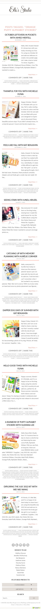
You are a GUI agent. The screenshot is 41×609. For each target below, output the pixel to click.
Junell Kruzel (25, 243)
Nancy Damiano (20, 568)
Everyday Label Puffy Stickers (11, 298)
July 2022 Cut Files (13, 355)
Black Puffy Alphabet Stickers (30, 470)
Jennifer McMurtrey (20, 555)
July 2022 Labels (29, 473)
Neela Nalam (20, 570)
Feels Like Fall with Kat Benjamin (20, 145)
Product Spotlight (13, 81)
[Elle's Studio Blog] (20, 9)
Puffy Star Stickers (10, 244)
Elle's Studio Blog (8, 602)
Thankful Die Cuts (8, 137)
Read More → (32, 74)
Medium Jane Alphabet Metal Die (31, 189)
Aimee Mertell (26, 81)
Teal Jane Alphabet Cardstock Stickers (26, 301)
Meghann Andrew (25, 83)
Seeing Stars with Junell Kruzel (20, 200)
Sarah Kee (20, 572)
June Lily (38, 602)
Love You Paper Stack (18, 189)
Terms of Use (19, 604)
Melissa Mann (20, 565)
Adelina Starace (20, 553)
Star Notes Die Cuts (20, 356)
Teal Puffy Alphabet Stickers (13, 477)
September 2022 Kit (22, 191)
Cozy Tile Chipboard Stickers (13, 82)
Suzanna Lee (21, 476)
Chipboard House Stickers (28, 135)
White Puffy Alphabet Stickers (26, 477)
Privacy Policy (27, 604)
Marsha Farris (20, 563)
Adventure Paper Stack (27, 354)
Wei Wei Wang (23, 534)
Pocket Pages (12, 412)
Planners (11, 297)
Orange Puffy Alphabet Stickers (31, 136)
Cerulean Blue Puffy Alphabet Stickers (10, 472)
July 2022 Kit (21, 298)
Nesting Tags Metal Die (11, 136)
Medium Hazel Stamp (16, 413)
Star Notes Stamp (28, 244)
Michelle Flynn (25, 413)
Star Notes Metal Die (19, 244)
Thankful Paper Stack (17, 137)
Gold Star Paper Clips (15, 473)
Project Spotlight (19, 412)
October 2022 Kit (23, 82)
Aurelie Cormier (31, 297)
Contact (13, 604)
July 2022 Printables (28, 298)
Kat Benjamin (11, 189)
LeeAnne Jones (20, 560)
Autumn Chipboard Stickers (28, 188)
